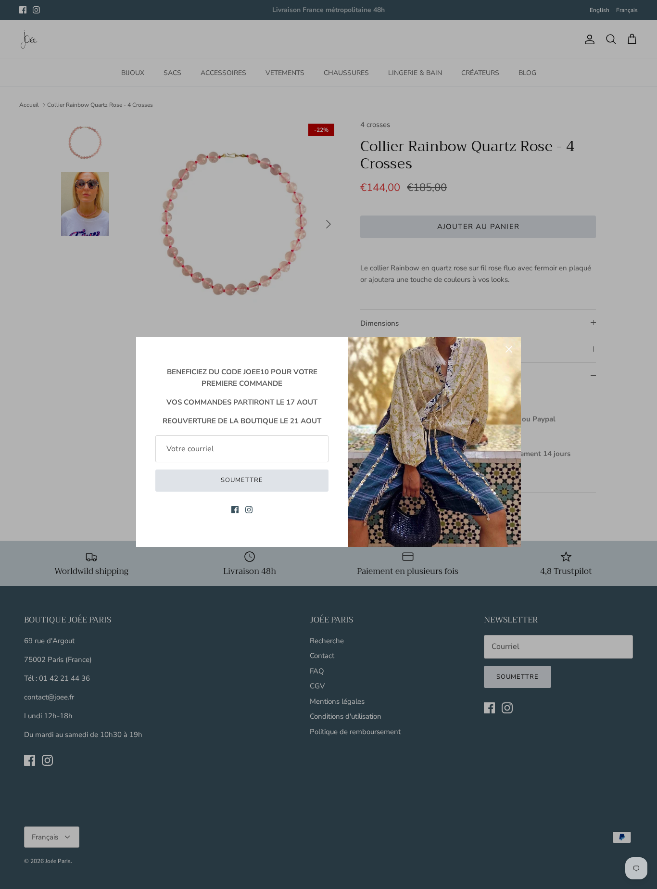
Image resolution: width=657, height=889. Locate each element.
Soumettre (242, 480)
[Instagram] (249, 509)
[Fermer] (508, 349)
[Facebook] (235, 509)
